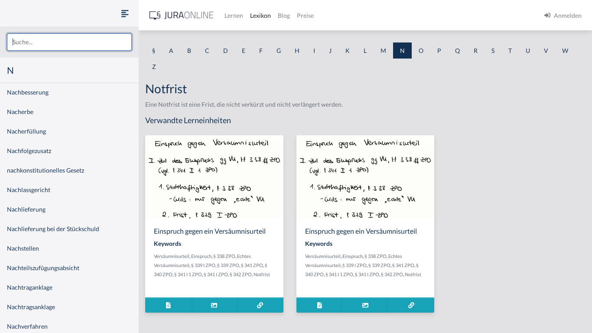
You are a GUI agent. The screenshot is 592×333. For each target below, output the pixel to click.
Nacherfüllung (26, 131)
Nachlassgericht (28, 189)
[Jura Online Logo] (181, 15)
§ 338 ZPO (224, 256)
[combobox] (69, 42)
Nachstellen (23, 248)
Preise (305, 15)
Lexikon (260, 15)
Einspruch (201, 256)
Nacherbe (20, 111)
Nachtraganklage (29, 287)
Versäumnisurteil (171, 256)
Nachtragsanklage (31, 306)
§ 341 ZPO (252, 265)
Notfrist (262, 274)
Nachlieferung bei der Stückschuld (53, 228)
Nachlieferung (26, 209)
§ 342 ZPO (241, 274)
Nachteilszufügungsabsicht (43, 267)
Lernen (233, 15)
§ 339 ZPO (228, 265)
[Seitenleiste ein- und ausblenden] (125, 13)
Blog (284, 15)
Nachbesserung (28, 92)
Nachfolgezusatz (29, 150)
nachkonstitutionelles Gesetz (45, 170)
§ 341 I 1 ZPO (188, 274)
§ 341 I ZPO (216, 274)
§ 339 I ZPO (203, 265)
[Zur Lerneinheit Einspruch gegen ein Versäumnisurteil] (260, 305)
